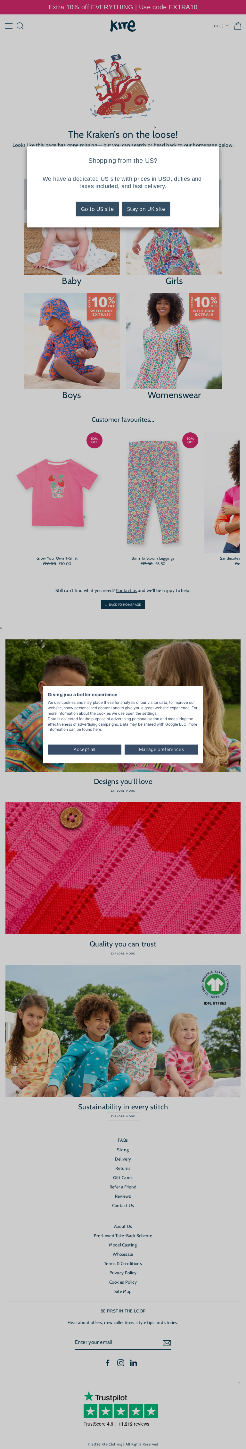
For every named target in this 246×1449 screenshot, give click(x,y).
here (97, 729)
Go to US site (97, 208)
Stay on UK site (146, 208)
